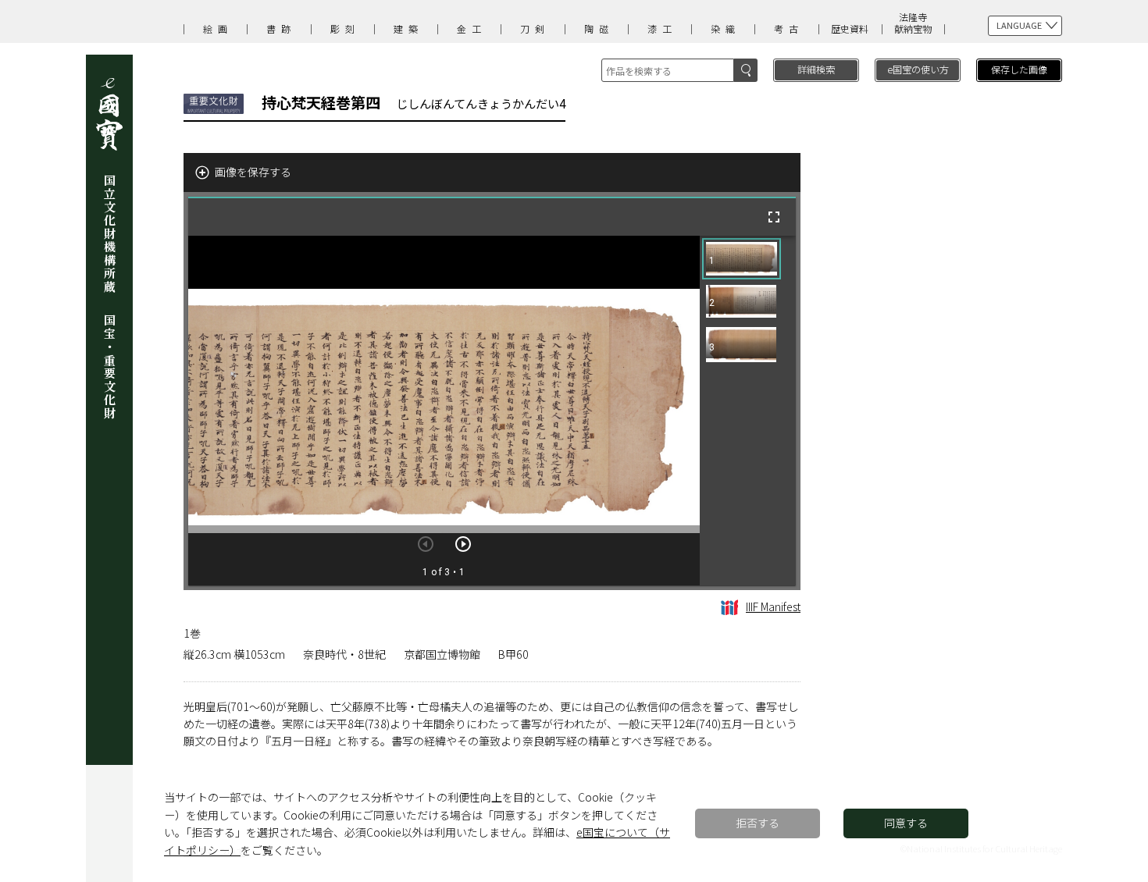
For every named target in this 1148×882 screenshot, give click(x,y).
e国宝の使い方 (918, 69)
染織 (725, 28)
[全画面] (774, 217)
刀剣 (535, 28)
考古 (789, 28)
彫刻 (345, 28)
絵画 (218, 28)
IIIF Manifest (773, 606)
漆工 (662, 28)
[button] (741, 259)
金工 (472, 28)
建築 (408, 28)
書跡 (281, 28)
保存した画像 (1019, 69)
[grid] (748, 410)
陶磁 (599, 28)
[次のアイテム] (463, 544)
